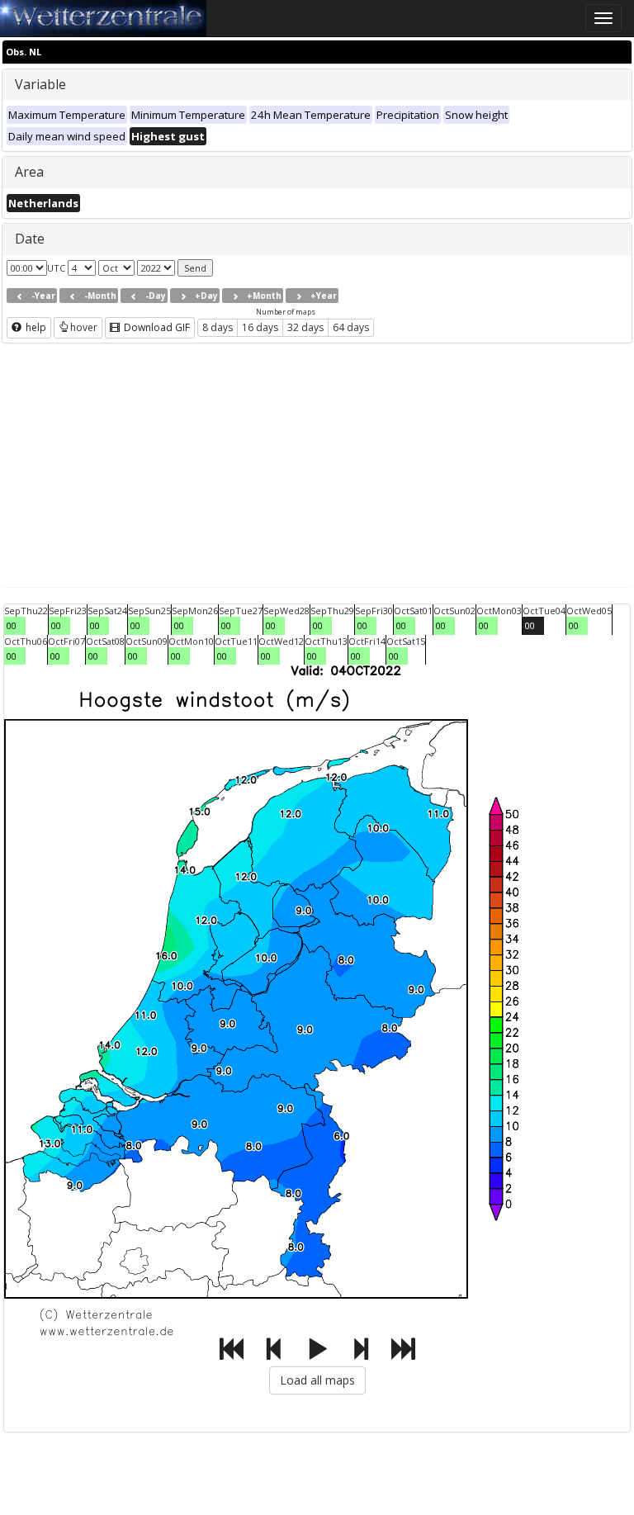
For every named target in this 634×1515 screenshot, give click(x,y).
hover (83, 327)
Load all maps (317, 1380)
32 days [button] (305, 327)
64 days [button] (351, 327)
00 (12, 625)
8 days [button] (217, 327)
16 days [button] (260, 327)
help (34, 327)
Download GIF (155, 327)
